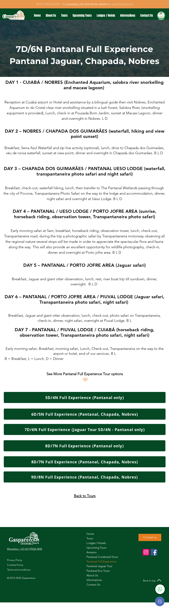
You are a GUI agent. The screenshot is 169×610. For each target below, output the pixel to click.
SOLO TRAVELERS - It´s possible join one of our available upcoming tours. (84, 4)
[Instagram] (146, 552)
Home (90, 533)
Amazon (91, 552)
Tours (89, 538)
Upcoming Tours (95, 547)
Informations (94, 580)
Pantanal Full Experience (95, 561)
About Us (92, 575)
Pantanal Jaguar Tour (95, 566)
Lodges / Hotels (95, 543)
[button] (64, 15)
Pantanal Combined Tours (95, 557)
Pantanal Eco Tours (95, 570)
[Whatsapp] (160, 589)
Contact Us (93, 584)
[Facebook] (154, 552)
